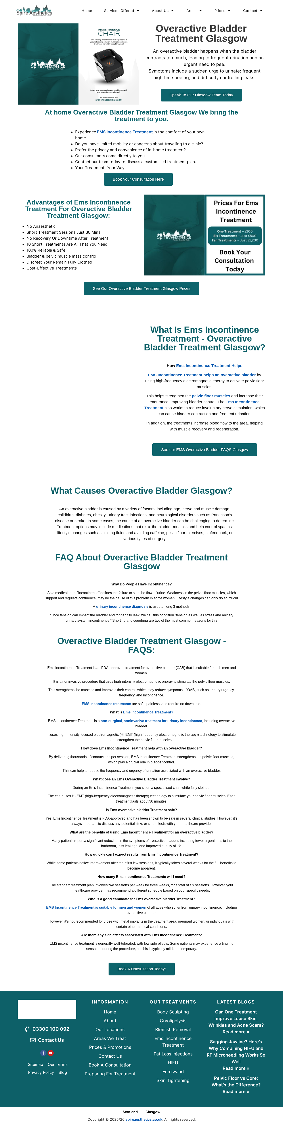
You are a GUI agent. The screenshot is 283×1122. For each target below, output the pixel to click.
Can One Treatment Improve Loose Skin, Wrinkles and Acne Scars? (236, 1018)
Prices (219, 10)
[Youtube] (51, 1053)
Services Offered (119, 10)
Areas (191, 10)
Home (87, 10)
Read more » (236, 1031)
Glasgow (152, 1112)
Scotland (130, 1112)
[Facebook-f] (43, 1053)
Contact (250, 10)
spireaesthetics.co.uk (144, 1119)
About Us (160, 10)
